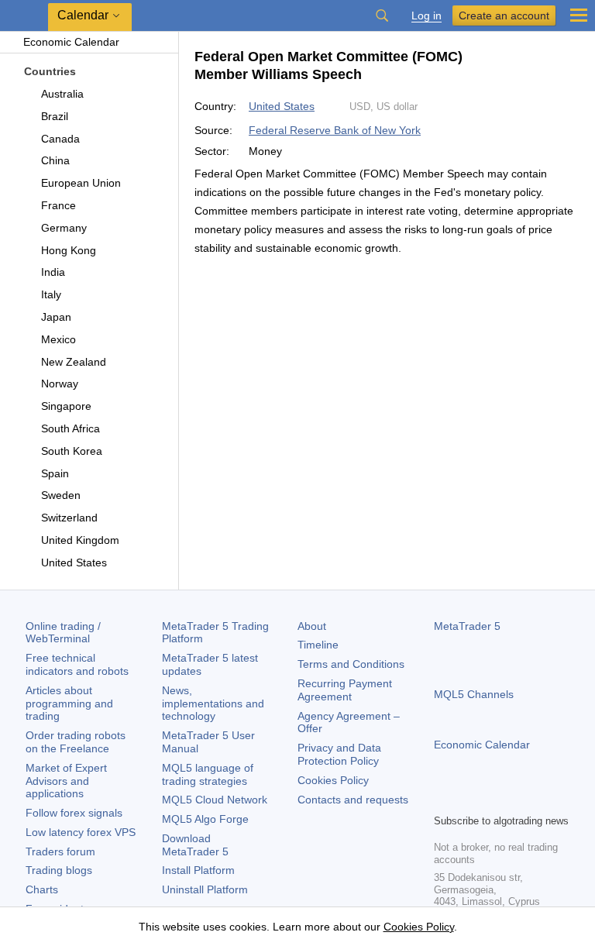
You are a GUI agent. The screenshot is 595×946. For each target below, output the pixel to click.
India (53, 272)
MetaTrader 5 (467, 626)
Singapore (66, 406)
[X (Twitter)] (492, 799)
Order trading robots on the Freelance (76, 742)
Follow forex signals (74, 813)
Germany (64, 228)
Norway (59, 383)
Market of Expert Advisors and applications (66, 781)
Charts (42, 889)
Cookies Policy (333, 780)
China (55, 160)
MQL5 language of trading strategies (207, 774)
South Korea (71, 451)
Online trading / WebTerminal (63, 632)
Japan (56, 317)
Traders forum (60, 851)
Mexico (58, 339)
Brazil (54, 116)
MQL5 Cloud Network (214, 799)
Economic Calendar (71, 42)
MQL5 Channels (474, 694)
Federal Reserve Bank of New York (335, 130)
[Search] (382, 15)
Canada (60, 138)
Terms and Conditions (351, 664)
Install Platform (198, 870)
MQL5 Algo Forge (205, 819)
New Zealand (73, 362)
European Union (81, 183)
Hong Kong (68, 250)
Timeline (318, 644)
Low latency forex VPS (81, 832)
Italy (51, 294)
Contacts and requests (353, 799)
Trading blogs (59, 870)
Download (195, 845)
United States (74, 562)
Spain (55, 473)
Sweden (61, 495)
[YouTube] (517, 799)
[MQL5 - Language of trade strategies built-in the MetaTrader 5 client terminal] (24, 15)
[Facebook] (443, 799)
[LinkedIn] (542, 799)
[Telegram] (468, 799)
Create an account (504, 15)
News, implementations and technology (213, 703)
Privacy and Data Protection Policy (339, 754)
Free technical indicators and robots (77, 664)
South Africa (70, 428)
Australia (62, 94)
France (58, 205)
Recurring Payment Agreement (345, 690)
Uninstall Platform (205, 889)
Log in (426, 16)
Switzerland (69, 517)
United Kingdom (80, 540)
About (312, 626)
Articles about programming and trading (69, 703)
